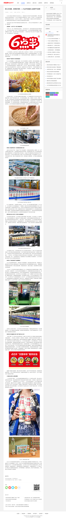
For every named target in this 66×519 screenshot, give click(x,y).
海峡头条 (51, 94)
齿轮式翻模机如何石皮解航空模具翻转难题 (54, 47)
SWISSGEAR (52, 92)
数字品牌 (35, 513)
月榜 (49, 31)
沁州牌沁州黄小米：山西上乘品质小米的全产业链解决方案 (54, 56)
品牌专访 (46, 2)
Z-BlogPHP (31, 516)
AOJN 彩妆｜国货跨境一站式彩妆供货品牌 (54, 52)
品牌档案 (29, 513)
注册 (60, 0)
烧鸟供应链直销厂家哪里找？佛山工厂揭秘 (12, 497)
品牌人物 (34, 2)
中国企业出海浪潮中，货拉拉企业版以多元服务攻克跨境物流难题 (18, 506)
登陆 (61, 0)
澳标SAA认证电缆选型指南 (52, 80)
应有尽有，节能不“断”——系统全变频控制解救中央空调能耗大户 (18, 504)
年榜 (57, 31)
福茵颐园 (47, 96)
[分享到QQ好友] (12, 487)
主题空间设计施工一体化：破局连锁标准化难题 (32, 497)
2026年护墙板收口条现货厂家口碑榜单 (30, 500)
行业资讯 (23, 2)
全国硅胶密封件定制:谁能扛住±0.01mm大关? (53, 35)
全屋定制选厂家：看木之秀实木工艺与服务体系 (54, 54)
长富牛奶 (47, 94)
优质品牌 (40, 513)
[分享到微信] (6, 487)
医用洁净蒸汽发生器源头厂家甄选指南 (54, 15)
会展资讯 (40, 2)
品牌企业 (29, 2)
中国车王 (55, 94)
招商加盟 (52, 2)
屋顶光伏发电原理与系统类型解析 (11, 499)
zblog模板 (38, 516)
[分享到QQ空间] (16, 487)
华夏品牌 (46, 513)
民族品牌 (23, 513)
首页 (18, 2)
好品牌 (18, 513)
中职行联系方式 (8, 500)
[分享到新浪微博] (9, 487)
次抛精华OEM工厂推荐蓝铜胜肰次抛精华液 (54, 43)
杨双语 (57, 92)
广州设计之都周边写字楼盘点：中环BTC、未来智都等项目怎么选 (54, 40)
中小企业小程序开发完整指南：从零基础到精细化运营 (54, 38)
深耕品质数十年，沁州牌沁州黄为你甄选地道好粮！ (54, 45)
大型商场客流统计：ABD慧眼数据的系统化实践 (54, 50)
